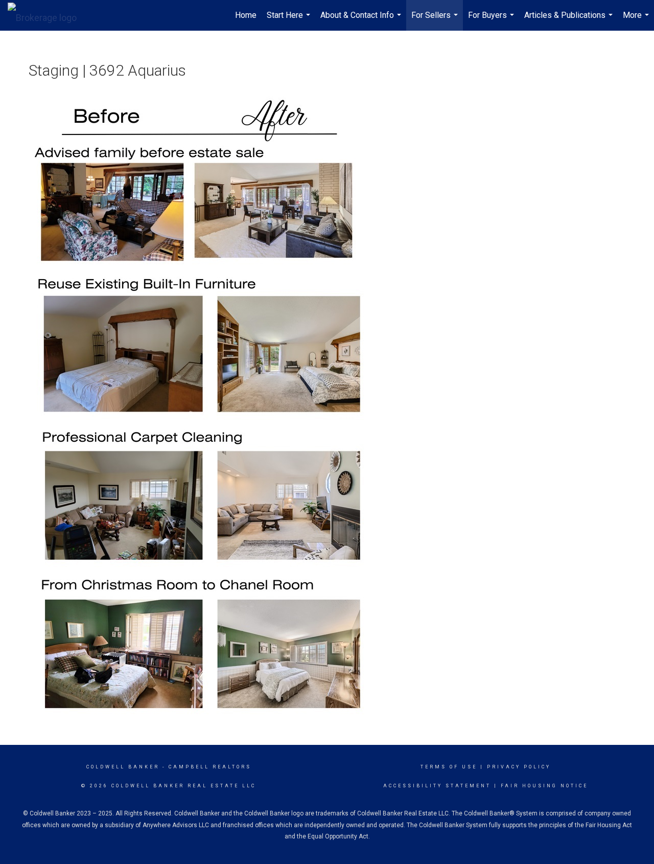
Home (245, 15)
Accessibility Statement (437, 785)
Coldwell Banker (122, 766)
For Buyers (492, 20)
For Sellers (435, 20)
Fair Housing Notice (544, 785)
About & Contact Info (362, 20)
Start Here (290, 20)
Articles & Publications (569, 20)
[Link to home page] (47, 15)
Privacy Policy (519, 766)
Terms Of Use (449, 766)
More (637, 20)
